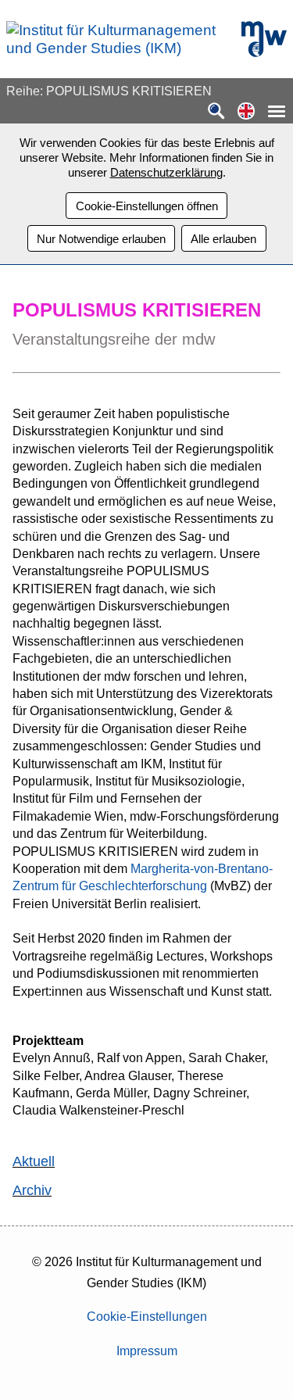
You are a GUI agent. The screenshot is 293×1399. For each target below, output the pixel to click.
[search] (216, 112)
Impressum (146, 1351)
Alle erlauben (223, 238)
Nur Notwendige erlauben (101, 238)
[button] (246, 112)
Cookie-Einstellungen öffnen (147, 206)
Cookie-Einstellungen (147, 1316)
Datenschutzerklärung (166, 172)
